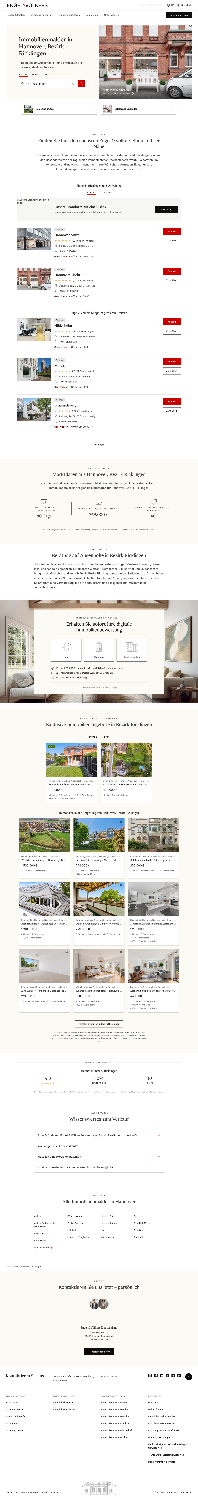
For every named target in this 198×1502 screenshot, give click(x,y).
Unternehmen (111, 14)
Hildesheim (63, 325)
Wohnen (91, 193)
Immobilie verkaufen (41, 14)
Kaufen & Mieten (16, 14)
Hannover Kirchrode (70, 275)
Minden (60, 365)
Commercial (92, 14)
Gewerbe (106, 193)
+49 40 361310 (109, 1376)
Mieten (36, 74)
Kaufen (23, 74)
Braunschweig (65, 405)
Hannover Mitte (66, 235)
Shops (48, 74)
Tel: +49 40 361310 (99, 1339)
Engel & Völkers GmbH (100, 1032)
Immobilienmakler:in (69, 14)
